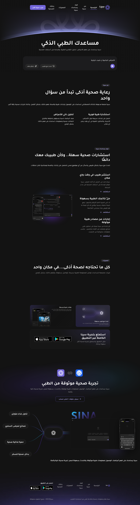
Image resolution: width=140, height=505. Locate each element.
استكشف (106, 191)
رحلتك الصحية (51, 7)
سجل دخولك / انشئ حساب (68, 399)
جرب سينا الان (37, 7)
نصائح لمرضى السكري (15, 425)
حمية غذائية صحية (15, 441)
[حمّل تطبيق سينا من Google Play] (62, 339)
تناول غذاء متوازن (19, 413)
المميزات (62, 7)
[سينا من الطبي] (105, 7)
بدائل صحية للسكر (20, 454)
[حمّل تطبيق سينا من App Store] (43, 339)
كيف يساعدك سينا (74, 7)
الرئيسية (93, 7)
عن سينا (84, 7)
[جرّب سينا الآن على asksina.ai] (53, 432)
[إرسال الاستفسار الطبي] (112, 66)
